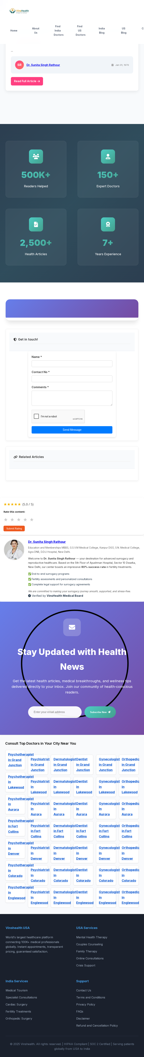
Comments (40, 387)
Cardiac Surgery (16, 1004)
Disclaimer (83, 1018)
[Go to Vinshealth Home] (19, 11)
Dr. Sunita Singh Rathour (43, 64)
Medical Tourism (17, 990)
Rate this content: (14, 511)
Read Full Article (25, 81)
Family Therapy (86, 951)
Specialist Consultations (21, 997)
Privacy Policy (85, 1004)
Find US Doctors (81, 30)
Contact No (41, 372)
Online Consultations (90, 958)
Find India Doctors (59, 30)
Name (37, 356)
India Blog (102, 30)
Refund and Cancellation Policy (97, 1025)
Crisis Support (85, 965)
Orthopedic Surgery (19, 1018)
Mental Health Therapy (91, 937)
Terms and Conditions (90, 997)
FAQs (79, 1011)
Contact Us (83, 990)
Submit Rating (14, 528)
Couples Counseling (89, 944)
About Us (35, 30)
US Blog (123, 30)
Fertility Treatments (18, 1011)
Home (13, 30)
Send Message (72, 429)
